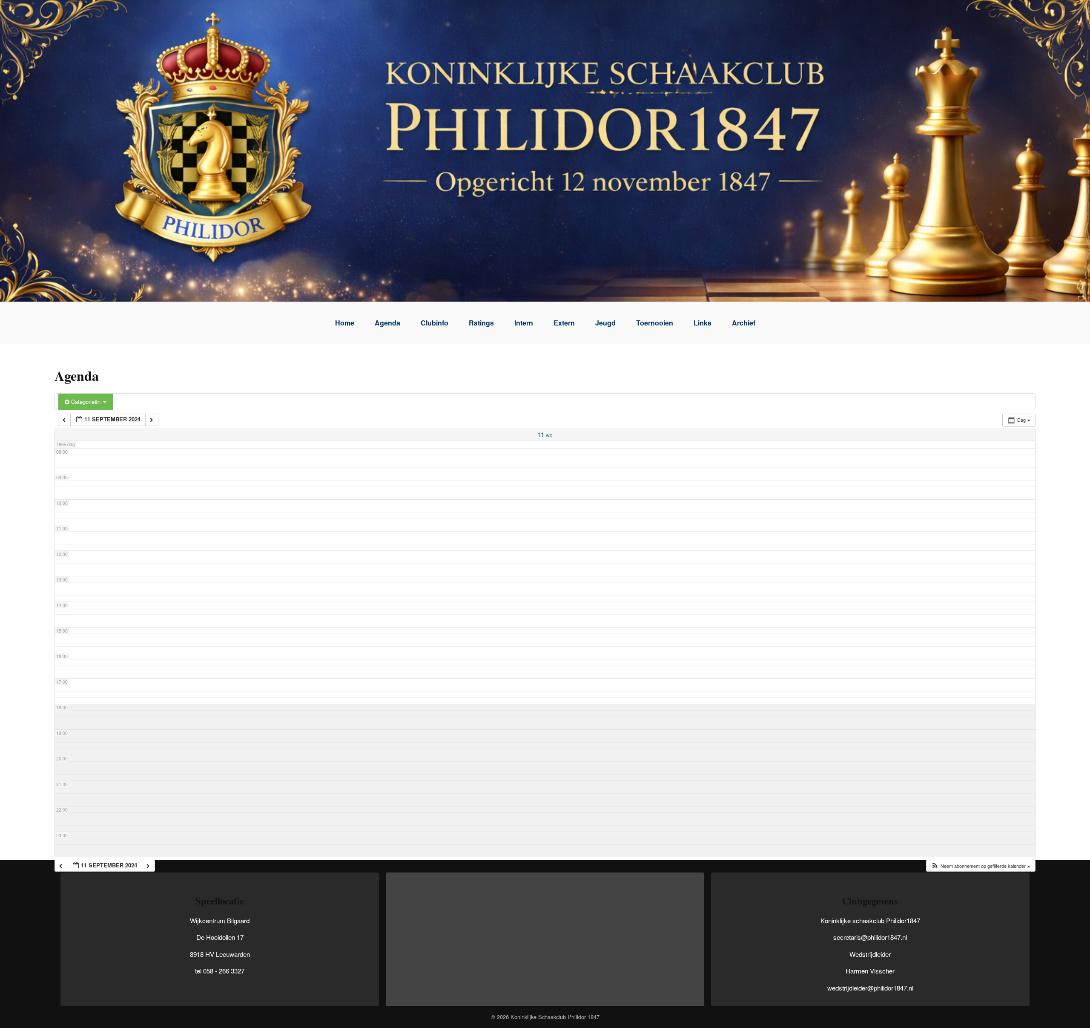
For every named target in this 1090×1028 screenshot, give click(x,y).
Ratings (481, 323)
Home (344, 323)
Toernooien (654, 323)
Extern (564, 323)
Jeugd (605, 323)
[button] (980, 866)
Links (702, 323)
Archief (743, 323)
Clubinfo (434, 323)
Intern (523, 323)
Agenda (387, 323)
